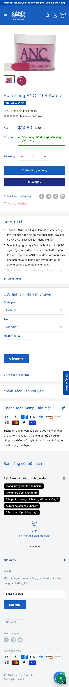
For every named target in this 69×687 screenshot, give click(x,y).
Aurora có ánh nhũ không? (22, 505)
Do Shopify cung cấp (14, 679)
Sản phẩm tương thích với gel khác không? (32, 499)
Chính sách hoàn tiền (16, 374)
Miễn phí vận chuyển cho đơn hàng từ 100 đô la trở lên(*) (34, 2)
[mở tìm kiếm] (48, 15)
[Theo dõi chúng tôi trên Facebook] (6, 639)
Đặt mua (14, 604)
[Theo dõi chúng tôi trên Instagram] (13, 639)
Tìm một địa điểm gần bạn (34, 535)
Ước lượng (16, 358)
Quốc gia (9, 302)
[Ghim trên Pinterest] (48, 196)
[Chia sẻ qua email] (62, 196)
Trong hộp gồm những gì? (21, 492)
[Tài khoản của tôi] (55, 15)
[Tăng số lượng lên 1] (45, 156)
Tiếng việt (11, 622)
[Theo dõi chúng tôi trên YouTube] (20, 639)
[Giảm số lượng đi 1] (22, 156)
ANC (6, 110)
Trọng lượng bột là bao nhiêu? (24, 486)
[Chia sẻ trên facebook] (41, 196)
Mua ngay (34, 182)
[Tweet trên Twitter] (55, 196)
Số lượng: (10, 156)
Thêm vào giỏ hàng (34, 170)
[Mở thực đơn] (5, 15)
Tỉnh (6, 319)
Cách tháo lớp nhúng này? (22, 512)
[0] (62, 15)
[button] (15, 203)
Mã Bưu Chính (13, 336)
